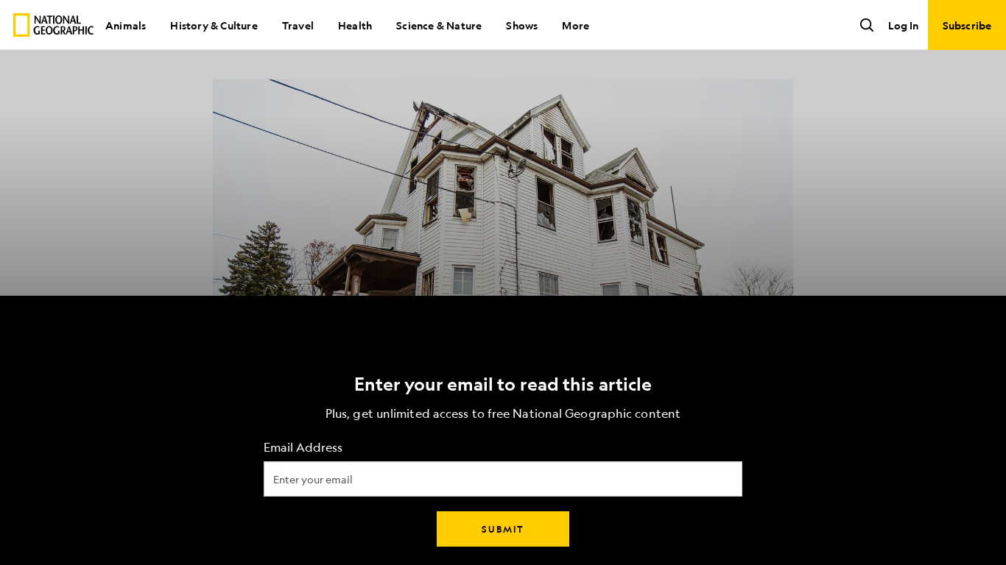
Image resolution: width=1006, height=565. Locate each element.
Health (355, 25)
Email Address (303, 448)
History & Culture (213, 25)
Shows (522, 25)
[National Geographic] (53, 25)
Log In (903, 25)
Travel (298, 25)
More (575, 25)
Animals (125, 25)
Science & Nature (439, 25)
